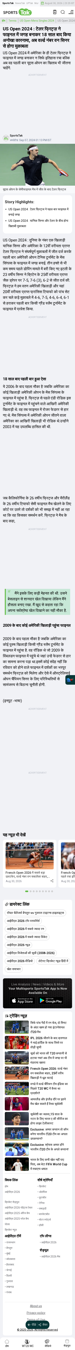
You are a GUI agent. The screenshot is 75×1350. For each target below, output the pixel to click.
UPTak (29, 3)
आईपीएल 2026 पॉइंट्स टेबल (18, 1207)
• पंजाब (8, 1292)
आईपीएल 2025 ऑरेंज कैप (17, 1213)
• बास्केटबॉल (43, 1214)
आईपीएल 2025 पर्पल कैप (17, 1218)
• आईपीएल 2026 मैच (50, 1256)
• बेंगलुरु (8, 1247)
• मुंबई (7, 1253)
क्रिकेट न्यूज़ (11, 1229)
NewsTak (20, 3)
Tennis (12, 20)
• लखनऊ (9, 1286)
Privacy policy (36, 1313)
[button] (29, 864)
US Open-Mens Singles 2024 (37, 20)
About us (36, 1306)
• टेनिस (41, 1203)
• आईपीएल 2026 (48, 1242)
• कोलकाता (10, 1259)
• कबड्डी (42, 1208)
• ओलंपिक (42, 1191)
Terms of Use (36, 1320)
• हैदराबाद (9, 1264)
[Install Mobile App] (54, 12)
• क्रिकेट (42, 1186)
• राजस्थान (10, 1242)
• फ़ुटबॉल (42, 1197)
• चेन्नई (8, 1270)
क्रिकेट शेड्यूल (12, 1202)
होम (3, 20)
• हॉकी (40, 1225)
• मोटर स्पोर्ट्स (44, 1219)
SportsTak (8, 3)
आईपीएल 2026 (12, 1191)
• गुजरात (9, 1281)
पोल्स (7, 1224)
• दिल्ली (8, 1275)
